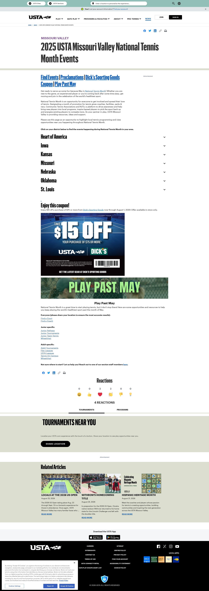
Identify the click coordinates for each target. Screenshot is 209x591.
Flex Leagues (47, 351)
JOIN (161, 17)
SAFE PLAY (72, 19)
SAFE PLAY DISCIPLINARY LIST (90, 567)
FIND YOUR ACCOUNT (120, 559)
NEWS (148, 18)
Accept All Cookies (67, 586)
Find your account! (121, 9)
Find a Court (46, 318)
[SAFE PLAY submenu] (79, 19)
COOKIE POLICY (120, 567)
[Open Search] (173, 3)
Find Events (49, 77)
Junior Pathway (48, 331)
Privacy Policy (63, 580)
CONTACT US (90, 554)
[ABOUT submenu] (122, 19)
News (35, 25)
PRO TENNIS (133, 19)
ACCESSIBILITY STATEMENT (120, 563)
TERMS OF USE (90, 559)
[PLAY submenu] (62, 19)
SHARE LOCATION (55, 444)
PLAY (58, 19)
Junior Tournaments (50, 333)
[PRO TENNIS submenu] (140, 19)
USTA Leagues (47, 353)
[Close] (74, 562)
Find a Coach (47, 321)
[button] (205, 9)
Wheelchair (46, 338)
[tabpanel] (104, 434)
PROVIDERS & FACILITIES (95, 19)
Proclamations (71, 77)
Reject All (50, 586)
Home (29, 25)
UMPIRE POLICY (120, 550)
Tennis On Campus (49, 356)
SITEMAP (120, 546)
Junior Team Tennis (50, 336)
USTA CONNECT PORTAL (90, 563)
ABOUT (117, 19)
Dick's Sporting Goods (93, 210)
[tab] (86, 411)
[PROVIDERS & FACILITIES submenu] (109, 19)
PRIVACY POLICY (120, 554)
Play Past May (65, 84)
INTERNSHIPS (90, 550)
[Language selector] (179, 3)
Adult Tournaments (49, 348)
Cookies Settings (14, 586)
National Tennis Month (95, 91)
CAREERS (90, 546)
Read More (46, 514)
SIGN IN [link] (176, 17)
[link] (144, 30)
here (125, 364)
